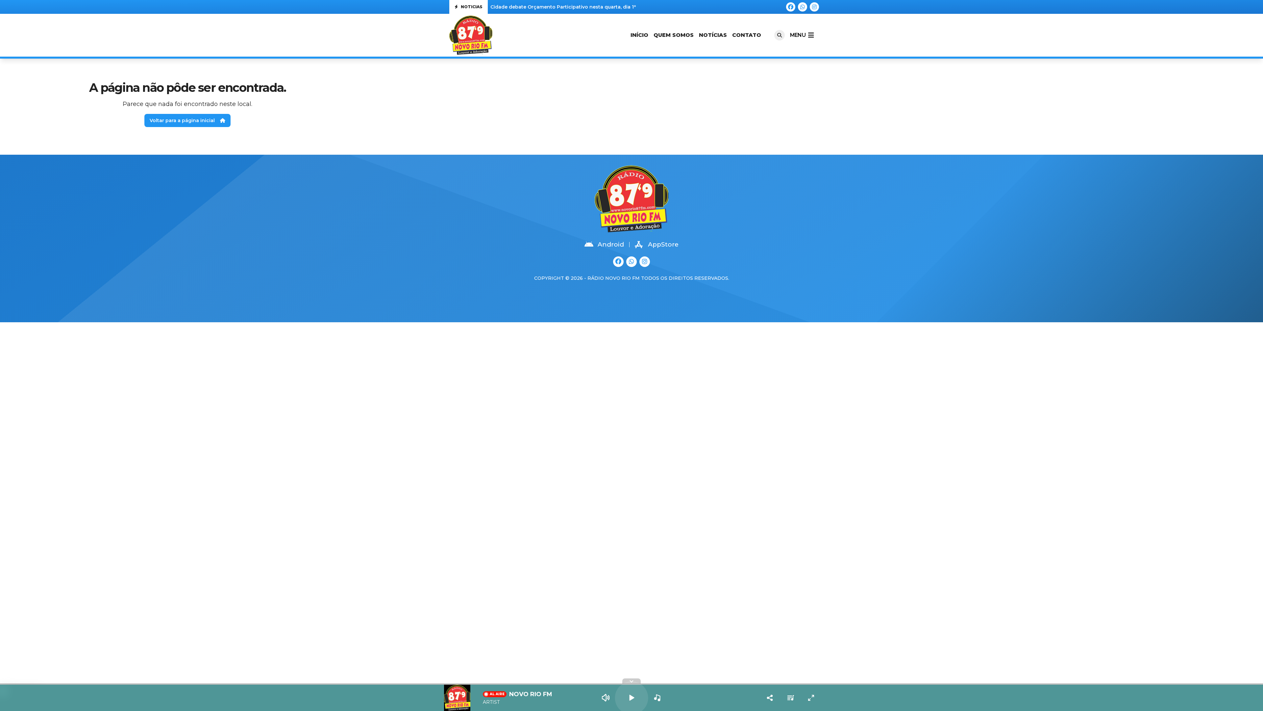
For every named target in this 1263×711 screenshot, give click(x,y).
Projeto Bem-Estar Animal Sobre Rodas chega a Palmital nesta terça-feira (580, 7)
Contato (746, 35)
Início (639, 35)
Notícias (713, 35)
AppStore (663, 244)
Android (611, 244)
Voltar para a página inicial (182, 120)
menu (797, 35)
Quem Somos (674, 35)
